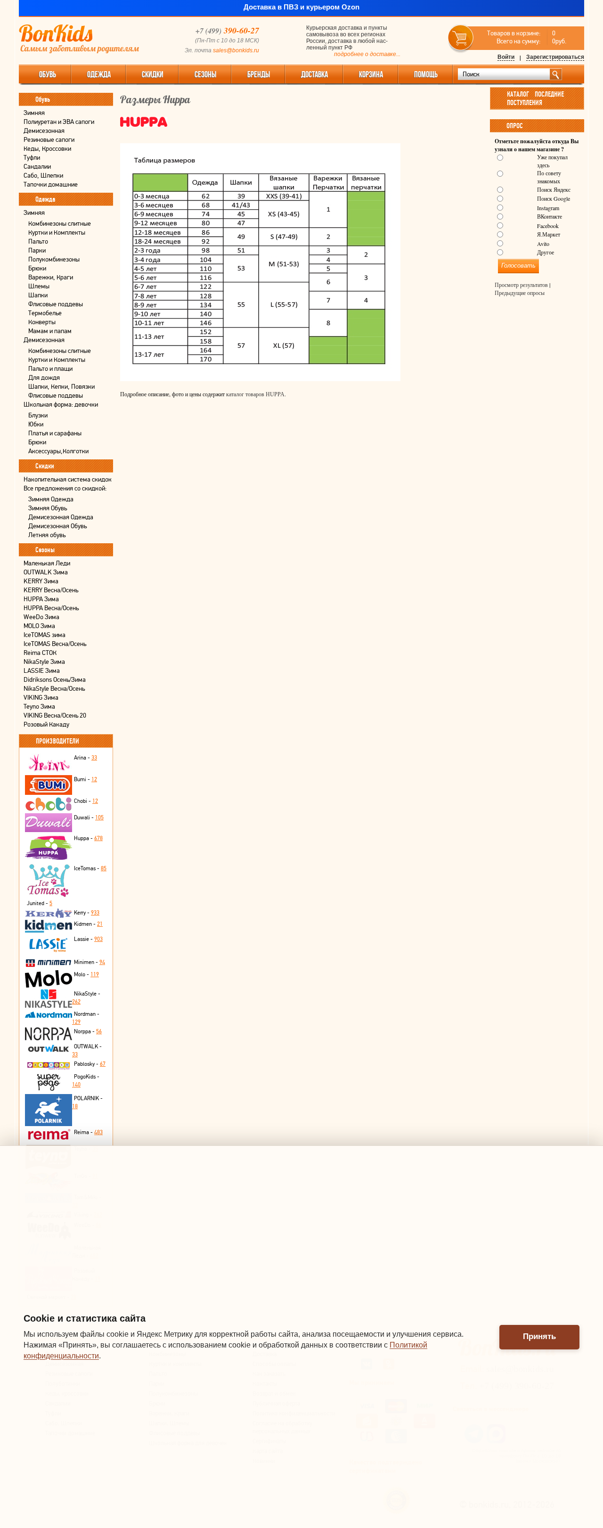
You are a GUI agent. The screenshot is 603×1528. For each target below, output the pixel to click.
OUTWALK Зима (46, 572)
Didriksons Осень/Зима (55, 680)
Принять (539, 1336)
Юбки (35, 424)
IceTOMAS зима (44, 635)
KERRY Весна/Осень (51, 590)
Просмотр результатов (521, 285)
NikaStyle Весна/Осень (54, 689)
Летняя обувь (46, 535)
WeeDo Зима (41, 617)
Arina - (85, 757)
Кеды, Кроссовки (47, 149)
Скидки (152, 74)
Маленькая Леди (47, 563)
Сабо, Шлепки (43, 176)
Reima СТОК (40, 653)
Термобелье (45, 313)
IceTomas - (90, 868)
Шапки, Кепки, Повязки (61, 387)
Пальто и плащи (50, 369)
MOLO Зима (39, 626)
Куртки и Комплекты (56, 233)
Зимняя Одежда (50, 499)
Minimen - (89, 962)
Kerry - (86, 912)
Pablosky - (90, 1064)
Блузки (38, 415)
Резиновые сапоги (49, 140)
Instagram (548, 208)
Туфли (32, 158)
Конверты (42, 322)
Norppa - (88, 1031)
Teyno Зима (39, 707)
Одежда (99, 74)
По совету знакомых (549, 177)
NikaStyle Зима (44, 662)
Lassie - (88, 939)
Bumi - (85, 779)
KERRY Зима (41, 581)
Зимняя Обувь (47, 508)
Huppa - (88, 838)
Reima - (88, 1132)
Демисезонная (44, 131)
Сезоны (205, 74)
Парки (37, 250)
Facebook (548, 225)
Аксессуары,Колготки (58, 451)
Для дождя (44, 378)
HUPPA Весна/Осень (51, 608)
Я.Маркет (548, 234)
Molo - (86, 974)
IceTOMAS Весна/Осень (55, 644)
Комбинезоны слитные (59, 224)
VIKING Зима (41, 698)
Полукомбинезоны (54, 259)
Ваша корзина (461, 38)
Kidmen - (88, 924)
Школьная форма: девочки (61, 404)
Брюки (37, 268)
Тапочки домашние (51, 184)
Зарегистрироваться (555, 57)
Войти (505, 57)
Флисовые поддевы (55, 304)
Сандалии (37, 167)
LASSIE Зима (42, 671)
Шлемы (38, 286)
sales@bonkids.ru (236, 50)
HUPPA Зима (41, 599)
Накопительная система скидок (68, 479)
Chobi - (86, 801)
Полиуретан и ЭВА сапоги (59, 122)
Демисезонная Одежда (60, 517)
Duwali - (89, 817)
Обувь (47, 74)
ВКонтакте (549, 216)
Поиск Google (553, 198)
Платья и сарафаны (54, 433)
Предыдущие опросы (520, 293)
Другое (545, 252)
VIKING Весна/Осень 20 (55, 715)
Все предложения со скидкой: (65, 488)
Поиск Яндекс (553, 189)
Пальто (38, 241)
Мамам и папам (50, 331)
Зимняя (34, 113)
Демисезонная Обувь (57, 526)
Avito (543, 243)
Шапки (38, 295)
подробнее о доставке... (367, 54)
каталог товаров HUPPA (255, 394)
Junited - (39, 903)
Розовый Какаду (46, 724)
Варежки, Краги (50, 277)
